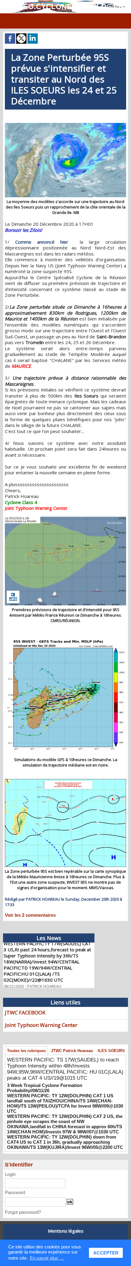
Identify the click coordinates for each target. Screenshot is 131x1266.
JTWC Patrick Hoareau (72, 1050)
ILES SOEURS (111, 1050)
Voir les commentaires (30, 915)
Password (15, 1192)
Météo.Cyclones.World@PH (65, 6)
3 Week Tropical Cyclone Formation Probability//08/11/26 (44, 1088)
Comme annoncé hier (44, 242)
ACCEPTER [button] (106, 1252)
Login (10, 1174)
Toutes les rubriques (26, 1050)
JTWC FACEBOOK (25, 1012)
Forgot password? (23, 1212)
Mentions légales (65, 1231)
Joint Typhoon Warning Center (41, 1024)
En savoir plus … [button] (47, 1258)
